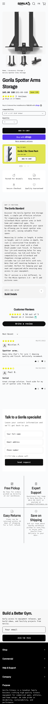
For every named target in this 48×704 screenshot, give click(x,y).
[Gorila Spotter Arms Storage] (11, 61)
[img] (8, 341)
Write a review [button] (24, 324)
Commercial (7, 658)
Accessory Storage (15, 70)
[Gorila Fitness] (24, 3)
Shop (4, 649)
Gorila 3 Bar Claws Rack (27, 151)
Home (4, 70)
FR (39, 4)
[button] (33, 3)
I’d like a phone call (18, 456)
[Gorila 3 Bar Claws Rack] (10, 154)
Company (6, 676)
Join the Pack (24, 638)
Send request (24, 462)
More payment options (24, 141)
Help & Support (9, 667)
